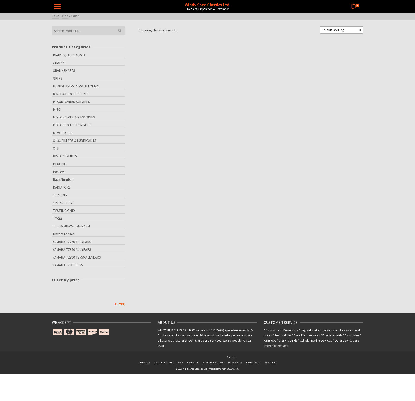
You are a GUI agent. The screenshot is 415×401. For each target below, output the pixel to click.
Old (55, 148)
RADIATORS (61, 187)
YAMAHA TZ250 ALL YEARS (72, 242)
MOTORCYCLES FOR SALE (71, 125)
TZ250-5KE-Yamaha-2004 (71, 226)
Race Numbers (63, 179)
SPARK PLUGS (63, 203)
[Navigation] (57, 6)
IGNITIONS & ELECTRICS (71, 94)
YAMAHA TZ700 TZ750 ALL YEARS (77, 257)
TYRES (57, 218)
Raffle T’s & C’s (253, 362)
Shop (180, 362)
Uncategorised (64, 234)
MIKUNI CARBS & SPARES (71, 101)
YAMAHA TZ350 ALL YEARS (72, 249)
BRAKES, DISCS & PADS (69, 55)
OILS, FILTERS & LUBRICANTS (74, 140)
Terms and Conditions (213, 362)
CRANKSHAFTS (64, 70)
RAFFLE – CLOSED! (164, 362)
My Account (270, 362)
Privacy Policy (235, 362)
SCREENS (60, 195)
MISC (56, 109)
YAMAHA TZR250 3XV (68, 265)
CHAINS (58, 63)
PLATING (59, 164)
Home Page (145, 362)
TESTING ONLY (64, 210)
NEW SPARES (62, 133)
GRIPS (57, 78)
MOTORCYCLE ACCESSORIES (74, 117)
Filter (120, 304)
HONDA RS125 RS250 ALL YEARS (76, 86)
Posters (59, 171)
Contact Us (192, 362)
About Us (231, 357)
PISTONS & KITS (65, 156)
